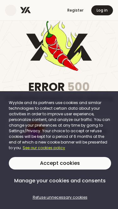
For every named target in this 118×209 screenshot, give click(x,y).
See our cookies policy (44, 147)
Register (75, 10)
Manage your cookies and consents (60, 180)
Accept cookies (60, 163)
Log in (102, 10)
